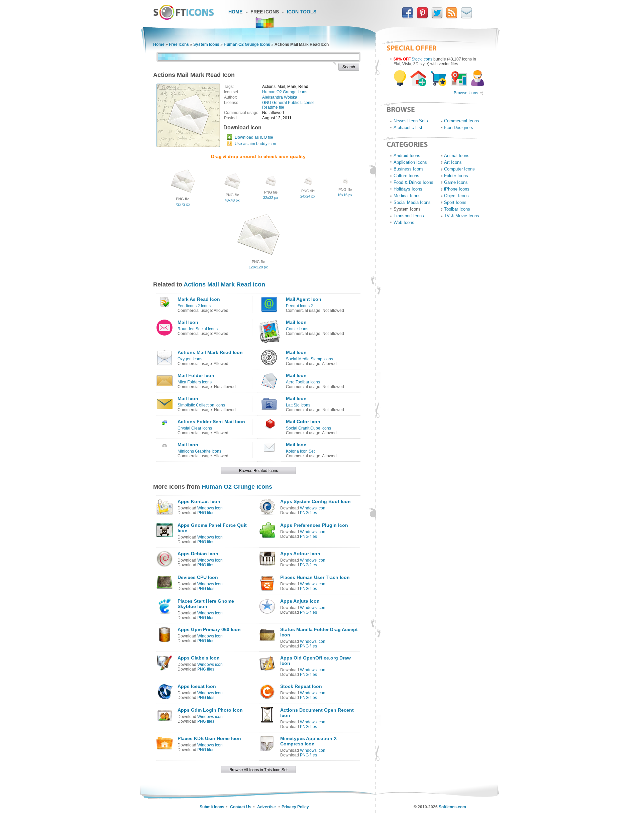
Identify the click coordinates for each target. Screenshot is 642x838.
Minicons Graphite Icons (199, 451)
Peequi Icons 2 (299, 306)
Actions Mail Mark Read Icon (224, 284)
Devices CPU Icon (198, 577)
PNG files (205, 512)
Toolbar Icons (457, 209)
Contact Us (240, 807)
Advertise (266, 807)
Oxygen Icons (190, 359)
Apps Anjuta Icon (300, 601)
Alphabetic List (408, 127)
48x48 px (232, 200)
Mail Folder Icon (196, 375)
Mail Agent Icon (303, 299)
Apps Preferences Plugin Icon (314, 525)
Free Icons (264, 11)
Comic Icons (297, 329)
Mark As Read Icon (199, 299)
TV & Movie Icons (461, 215)
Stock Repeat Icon (301, 686)
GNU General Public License (288, 102)
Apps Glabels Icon (199, 658)
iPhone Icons (456, 189)
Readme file (273, 107)
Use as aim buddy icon (255, 143)
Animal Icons (456, 155)
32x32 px (270, 198)
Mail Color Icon (303, 421)
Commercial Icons (461, 120)
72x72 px (182, 204)
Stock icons (422, 59)
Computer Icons (459, 168)
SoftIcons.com (452, 807)
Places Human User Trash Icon (315, 577)
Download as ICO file (254, 137)
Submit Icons (212, 807)
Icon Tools (301, 11)
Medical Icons (407, 195)
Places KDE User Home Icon (209, 738)
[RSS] (451, 17)
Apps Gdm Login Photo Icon (210, 710)
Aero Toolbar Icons (303, 382)
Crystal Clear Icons (195, 428)
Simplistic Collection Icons (201, 405)
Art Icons (453, 162)
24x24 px (307, 196)
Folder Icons (456, 175)
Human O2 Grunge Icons (247, 44)
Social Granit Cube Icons (308, 428)
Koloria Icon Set (300, 451)
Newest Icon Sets (411, 120)
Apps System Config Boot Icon (315, 501)
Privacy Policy (295, 807)
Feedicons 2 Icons (194, 306)
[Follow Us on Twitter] (437, 17)
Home (235, 11)
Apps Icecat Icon (197, 686)
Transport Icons (409, 215)
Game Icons (456, 182)
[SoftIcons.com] (183, 18)
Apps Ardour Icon (300, 553)
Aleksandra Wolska (279, 97)
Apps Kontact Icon (199, 501)
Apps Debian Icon (198, 553)
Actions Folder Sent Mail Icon (211, 421)
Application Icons (410, 162)
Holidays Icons (408, 189)
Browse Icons (466, 93)
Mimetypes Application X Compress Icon (308, 741)
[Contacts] (466, 17)
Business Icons (409, 168)
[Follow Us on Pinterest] (422, 17)
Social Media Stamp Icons (309, 359)
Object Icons (456, 195)
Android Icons (407, 155)
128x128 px (258, 267)
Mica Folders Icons (195, 382)
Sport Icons (455, 202)
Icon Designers (458, 127)
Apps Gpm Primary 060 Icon (209, 629)
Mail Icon (188, 322)
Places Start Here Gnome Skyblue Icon (206, 603)
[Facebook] (407, 17)
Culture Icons (406, 175)
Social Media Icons (412, 202)
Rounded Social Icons (198, 329)
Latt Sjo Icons (298, 405)
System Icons (206, 44)
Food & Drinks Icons (413, 182)
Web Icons (404, 222)
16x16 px (344, 195)
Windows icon (210, 508)
